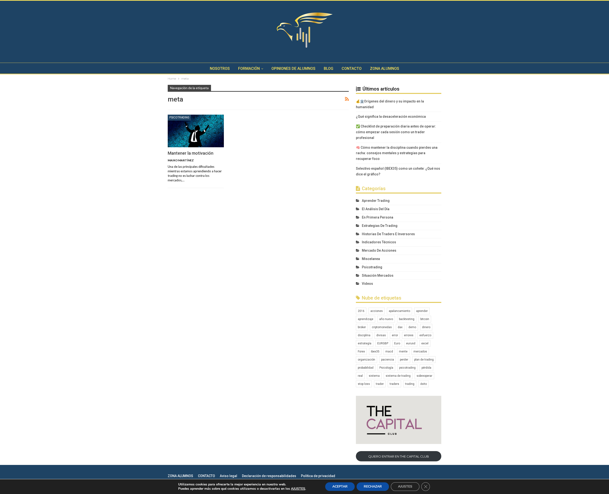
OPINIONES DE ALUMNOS (293, 68)
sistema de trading (398, 375)
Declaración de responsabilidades (269, 476)
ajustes (298, 489)
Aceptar (340, 486)
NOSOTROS (220, 68)
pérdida (426, 367)
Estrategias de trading (380, 226)
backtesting (406, 319)
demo (412, 327)
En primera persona (377, 217)
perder (404, 359)
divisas (381, 335)
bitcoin (424, 319)
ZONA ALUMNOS (384, 68)
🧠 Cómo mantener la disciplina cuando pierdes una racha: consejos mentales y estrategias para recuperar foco (396, 153)
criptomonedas (382, 327)
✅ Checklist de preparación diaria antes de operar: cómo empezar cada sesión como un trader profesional (396, 132)
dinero (426, 327)
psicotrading (407, 367)
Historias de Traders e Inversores (388, 234)
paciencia (387, 359)
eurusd (410, 343)
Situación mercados (377, 275)
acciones (376, 311)
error (395, 335)
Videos (367, 283)
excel (424, 343)
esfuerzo (425, 335)
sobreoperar (424, 375)
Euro (397, 343)
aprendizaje (365, 319)
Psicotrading (179, 117)
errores (408, 335)
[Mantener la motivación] (196, 131)
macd (389, 351)
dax (400, 327)
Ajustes (405, 486)
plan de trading (424, 359)
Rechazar (373, 486)
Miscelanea (371, 259)
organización (366, 359)
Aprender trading (376, 201)
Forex (361, 351)
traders (394, 384)
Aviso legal (228, 476)
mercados (420, 351)
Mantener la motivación (190, 153)
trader (380, 384)
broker (362, 327)
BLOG (328, 68)
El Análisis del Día (375, 209)
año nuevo (386, 319)
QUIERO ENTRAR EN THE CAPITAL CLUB (398, 456)
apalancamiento (399, 311)
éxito (423, 384)
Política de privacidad (318, 476)
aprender (422, 311)
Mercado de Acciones (379, 250)
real (360, 375)
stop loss (364, 384)
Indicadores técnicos (379, 242)
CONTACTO (352, 68)
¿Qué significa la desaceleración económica (391, 116)
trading (409, 384)
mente (403, 351)
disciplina (364, 335)
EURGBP (382, 343)
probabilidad (365, 367)
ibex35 (375, 351)
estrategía (364, 343)
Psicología (386, 367)
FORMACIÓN (249, 68)
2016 (361, 311)
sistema (374, 375)
